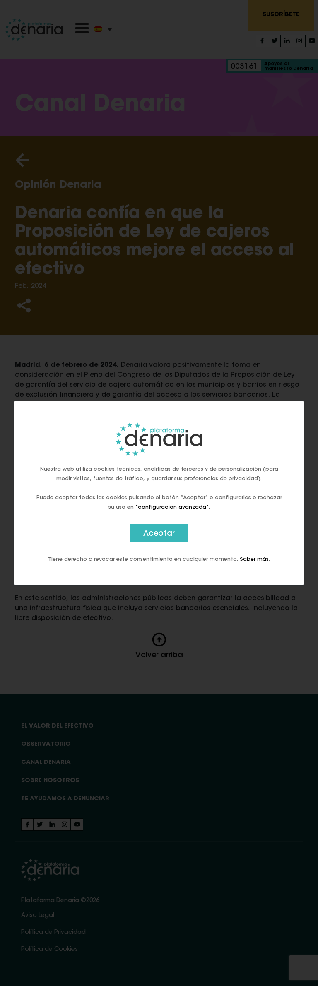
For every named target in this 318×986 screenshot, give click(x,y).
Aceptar (159, 534)
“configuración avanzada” (172, 507)
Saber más (254, 559)
